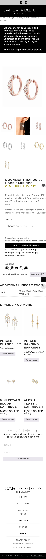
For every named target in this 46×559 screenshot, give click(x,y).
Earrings (10, 18)
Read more (8, 354)
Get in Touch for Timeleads (25, 245)
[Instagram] (26, 2)
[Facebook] (21, 2)
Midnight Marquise (14, 253)
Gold (9, 219)
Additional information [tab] (15, 274)
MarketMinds (38, 556)
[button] (40, 11)
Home (2, 18)
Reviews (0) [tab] (37, 274)
